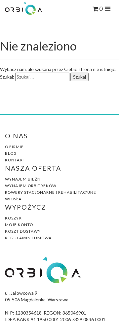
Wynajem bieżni (23, 179)
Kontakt (15, 159)
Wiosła (13, 198)
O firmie (14, 146)
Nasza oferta (33, 168)
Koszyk (13, 218)
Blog (11, 153)
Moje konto (19, 224)
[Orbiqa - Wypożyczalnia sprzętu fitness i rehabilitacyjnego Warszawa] (23, 8)
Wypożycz (25, 207)
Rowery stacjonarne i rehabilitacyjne (50, 192)
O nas (16, 136)
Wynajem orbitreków (31, 185)
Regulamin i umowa (28, 237)
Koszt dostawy (23, 231)
